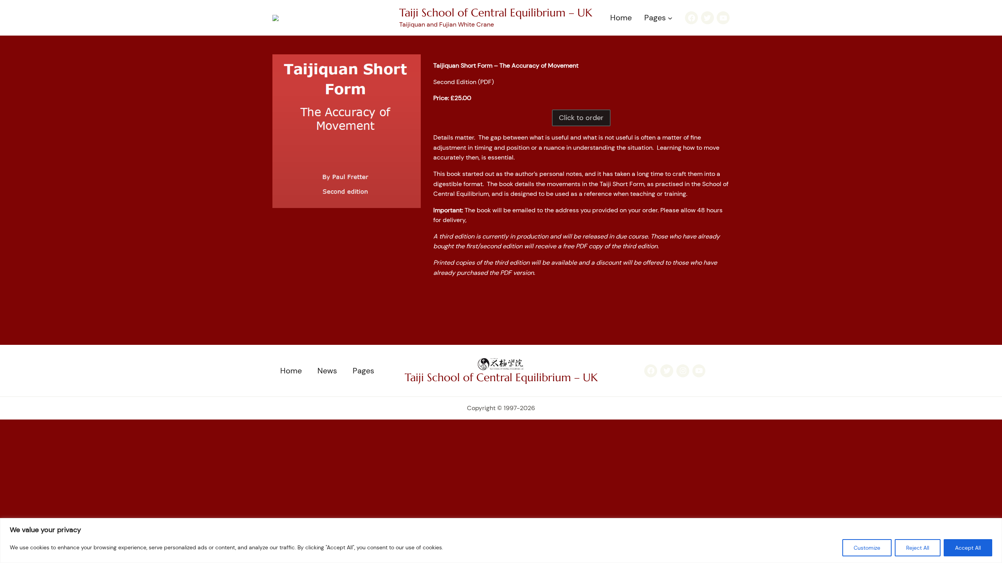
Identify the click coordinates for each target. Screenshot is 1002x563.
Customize (867, 547)
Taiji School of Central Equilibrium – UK (495, 13)
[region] (501, 540)
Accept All (968, 547)
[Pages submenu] (670, 18)
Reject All (917, 547)
